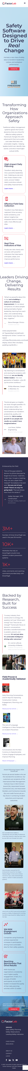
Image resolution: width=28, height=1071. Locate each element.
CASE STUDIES (10, 1041)
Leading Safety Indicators (15, 1034)
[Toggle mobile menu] (25, 3)
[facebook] (6, 1060)
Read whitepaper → (9, 761)
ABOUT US (9, 1051)
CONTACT (9, 1053)
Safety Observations (13, 1032)
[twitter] (13, 1060)
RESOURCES (9, 1044)
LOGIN (8, 1056)
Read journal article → (10, 709)
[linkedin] (10, 1060)
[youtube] (17, 1060)
